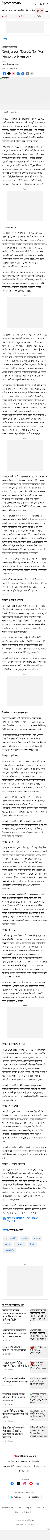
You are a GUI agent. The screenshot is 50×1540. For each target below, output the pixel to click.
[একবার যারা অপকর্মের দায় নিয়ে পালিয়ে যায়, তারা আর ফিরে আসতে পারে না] (39, 1335)
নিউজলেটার (28, 1512)
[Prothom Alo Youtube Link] (32, 1484)
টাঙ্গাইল (32, 1244)
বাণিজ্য (32, 11)
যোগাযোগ (17, 1512)
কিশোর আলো (25, 1461)
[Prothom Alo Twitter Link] (20, 1484)
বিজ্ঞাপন (19, 1508)
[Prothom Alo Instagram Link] (26, 1484)
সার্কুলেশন (29, 1508)
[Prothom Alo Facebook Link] (13, 1484)
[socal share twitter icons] (9, 74)
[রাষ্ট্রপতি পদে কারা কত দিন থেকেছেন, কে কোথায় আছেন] (39, 1383)
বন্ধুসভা (18, 1466)
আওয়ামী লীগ (9, 1250)
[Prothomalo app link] (16, 1498)
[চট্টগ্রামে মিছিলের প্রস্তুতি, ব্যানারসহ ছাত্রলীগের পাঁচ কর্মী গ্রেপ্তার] (39, 1416)
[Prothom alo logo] (25, 1456)
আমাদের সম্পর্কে (7, 1508)
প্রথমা (43, 1466)
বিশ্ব (27, 11)
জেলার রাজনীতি (10, 1238)
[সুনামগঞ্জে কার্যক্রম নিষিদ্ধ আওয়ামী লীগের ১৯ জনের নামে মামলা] (39, 1399)
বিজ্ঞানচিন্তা (36, 1461)
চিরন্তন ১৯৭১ (27, 1466)
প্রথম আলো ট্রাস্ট (8, 1466)
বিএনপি (7, 1244)
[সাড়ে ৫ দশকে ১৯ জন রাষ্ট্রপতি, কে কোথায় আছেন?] (39, 1352)
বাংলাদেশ (12, 11)
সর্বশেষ (4, 11)
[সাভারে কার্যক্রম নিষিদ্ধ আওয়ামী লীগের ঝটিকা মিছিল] (39, 1367)
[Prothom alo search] (34, 3)
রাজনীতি (21, 11)
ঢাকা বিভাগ (20, 1244)
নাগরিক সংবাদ (13, 1461)
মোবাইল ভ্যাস (24, 1471)
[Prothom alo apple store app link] (34, 1498)
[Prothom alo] (12, 3)
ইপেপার (36, 1466)
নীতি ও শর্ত (40, 1508)
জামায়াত (37, 1238)
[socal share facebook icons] (4, 74)
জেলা (4, 39)
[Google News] (37, 1484)
